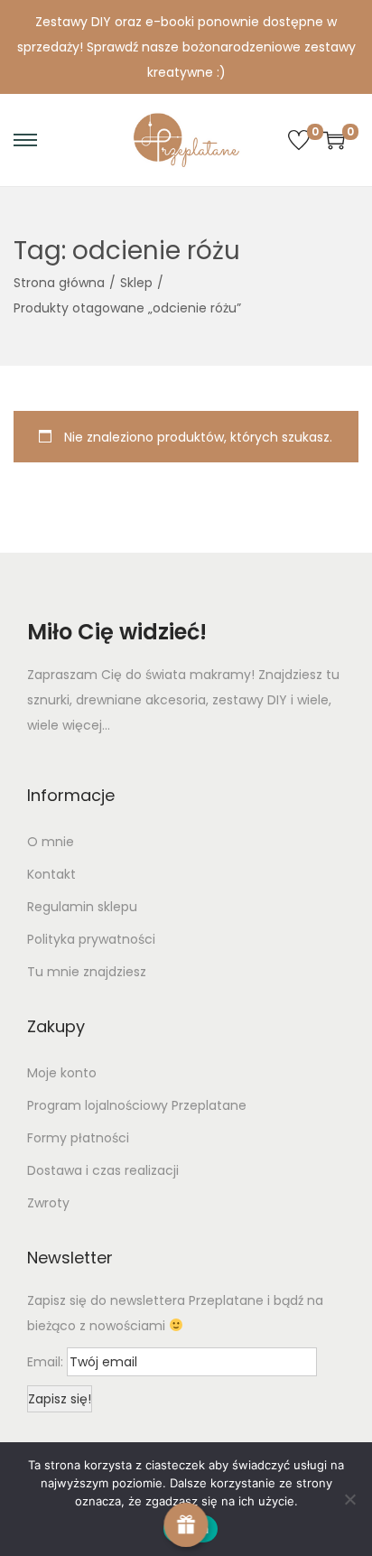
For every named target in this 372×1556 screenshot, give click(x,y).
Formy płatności (78, 1138)
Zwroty (48, 1203)
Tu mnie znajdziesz (86, 972)
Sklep (136, 283)
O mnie (50, 842)
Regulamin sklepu (82, 907)
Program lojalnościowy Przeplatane (136, 1105)
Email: (47, 1362)
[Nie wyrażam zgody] (349, 1499)
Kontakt (51, 874)
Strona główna (59, 283)
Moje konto (62, 1073)
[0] (299, 140)
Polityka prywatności (91, 939)
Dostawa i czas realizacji (103, 1170)
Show (186, 1525)
